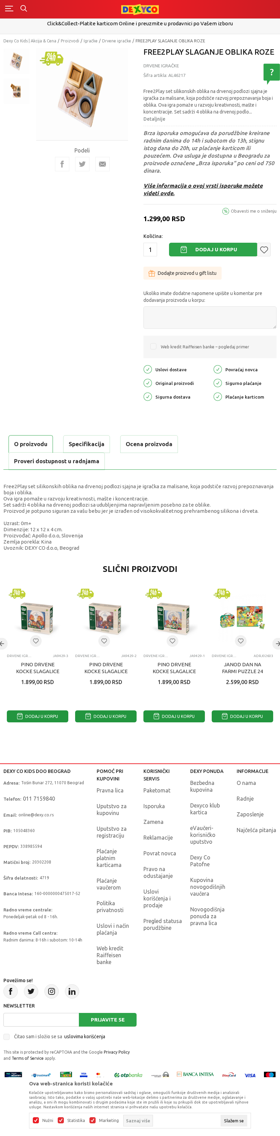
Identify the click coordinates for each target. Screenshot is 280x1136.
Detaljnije (154, 119)
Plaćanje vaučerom (109, 884)
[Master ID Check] (100, 1075)
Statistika (76, 1121)
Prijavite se (108, 1020)
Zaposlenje (250, 814)
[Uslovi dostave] (147, 369)
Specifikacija (86, 444)
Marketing (109, 1121)
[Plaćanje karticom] (217, 396)
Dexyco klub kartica (205, 808)
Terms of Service (28, 1058)
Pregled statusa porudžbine (162, 924)
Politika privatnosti (110, 906)
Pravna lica (110, 790)
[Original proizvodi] (147, 383)
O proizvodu (30, 444)
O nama (246, 783)
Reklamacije (158, 837)
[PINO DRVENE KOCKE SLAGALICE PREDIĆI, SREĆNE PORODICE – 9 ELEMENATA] (174, 618)
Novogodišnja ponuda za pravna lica (207, 916)
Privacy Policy (117, 1052)
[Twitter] (31, 991)
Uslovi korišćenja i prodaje (157, 898)
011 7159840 (39, 799)
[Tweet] (82, 164)
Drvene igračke (116, 41)
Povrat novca (159, 853)
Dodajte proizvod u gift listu (187, 273)
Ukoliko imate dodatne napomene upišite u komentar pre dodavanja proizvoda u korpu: (202, 297)
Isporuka (154, 806)
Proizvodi (70, 41)
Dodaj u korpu (216, 249)
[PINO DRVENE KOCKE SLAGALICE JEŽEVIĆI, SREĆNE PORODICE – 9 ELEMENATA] (106, 618)
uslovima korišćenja (84, 1036)
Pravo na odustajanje (158, 872)
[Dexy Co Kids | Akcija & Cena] (140, 9)
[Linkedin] (72, 991)
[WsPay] (160, 1075)
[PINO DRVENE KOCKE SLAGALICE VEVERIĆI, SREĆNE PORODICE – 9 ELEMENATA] (37, 618)
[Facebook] (62, 164)
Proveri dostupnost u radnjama (56, 461)
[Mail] (102, 164)
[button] (264, 249)
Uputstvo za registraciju (112, 832)
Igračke (91, 41)
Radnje (245, 799)
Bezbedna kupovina (202, 786)
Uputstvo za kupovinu (112, 809)
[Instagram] (51, 991)
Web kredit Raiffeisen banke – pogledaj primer (205, 347)
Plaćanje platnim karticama (109, 858)
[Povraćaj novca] (217, 369)
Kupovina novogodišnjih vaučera (207, 887)
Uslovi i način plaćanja (113, 929)
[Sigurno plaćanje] (217, 383)
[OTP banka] (128, 1075)
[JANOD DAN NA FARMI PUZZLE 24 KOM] (242, 618)
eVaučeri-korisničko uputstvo (202, 835)
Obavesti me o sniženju (254, 211)
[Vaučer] (66, 1075)
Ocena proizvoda (149, 444)
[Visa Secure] (83, 1075)
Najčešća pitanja (256, 830)
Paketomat (156, 790)
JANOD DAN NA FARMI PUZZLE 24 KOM (242, 671)
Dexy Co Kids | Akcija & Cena (29, 41)
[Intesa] (195, 1075)
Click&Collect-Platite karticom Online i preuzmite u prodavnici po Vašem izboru (140, 23)
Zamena (153, 822)
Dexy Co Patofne (200, 860)
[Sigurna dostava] (147, 396)
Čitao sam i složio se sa (59, 1036)
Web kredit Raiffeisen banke (110, 955)
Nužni (47, 1121)
